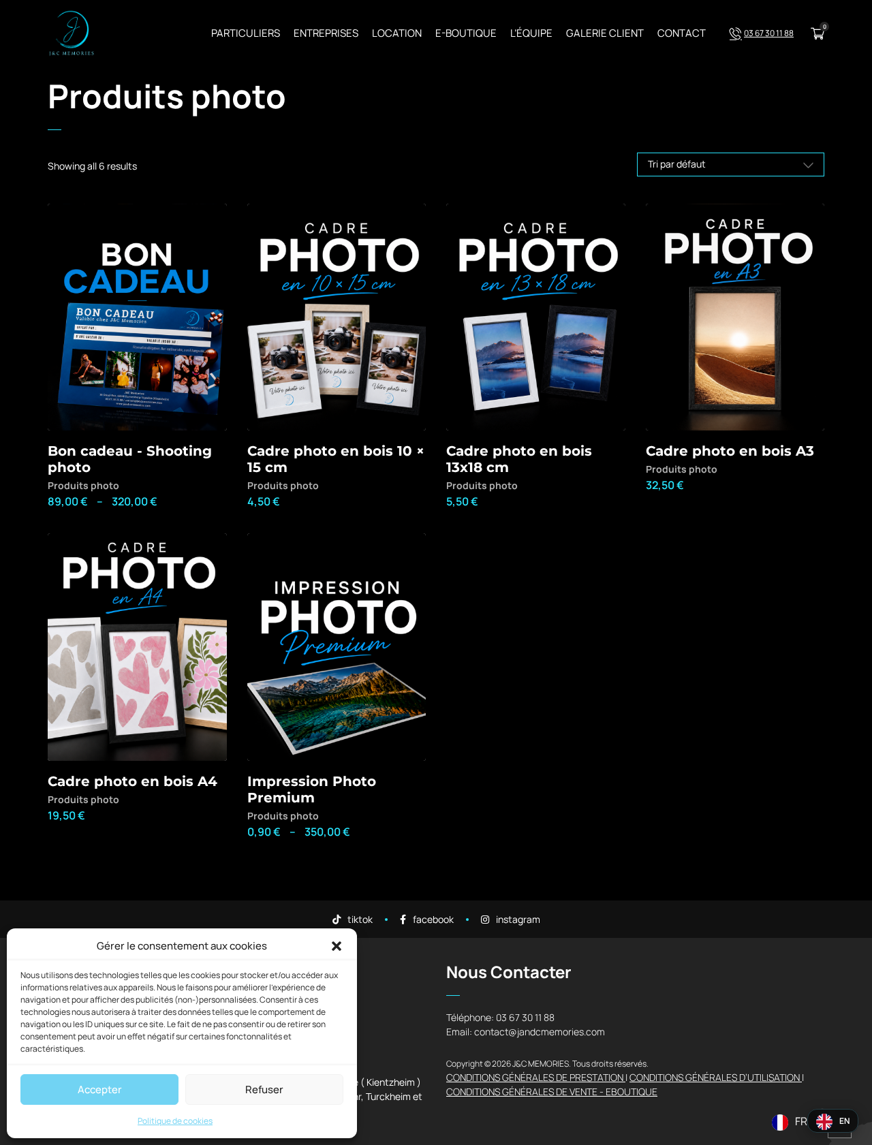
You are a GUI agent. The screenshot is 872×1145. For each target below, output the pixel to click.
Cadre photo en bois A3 (730, 451)
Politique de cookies (175, 1121)
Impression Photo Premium (311, 789)
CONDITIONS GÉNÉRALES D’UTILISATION (715, 1077)
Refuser (264, 1089)
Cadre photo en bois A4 (132, 781)
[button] (336, 946)
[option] (832, 1122)
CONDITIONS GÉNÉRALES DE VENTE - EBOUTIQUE (551, 1091)
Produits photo (83, 485)
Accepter (100, 1089)
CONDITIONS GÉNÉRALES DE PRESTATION (535, 1077)
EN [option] (844, 1121)
